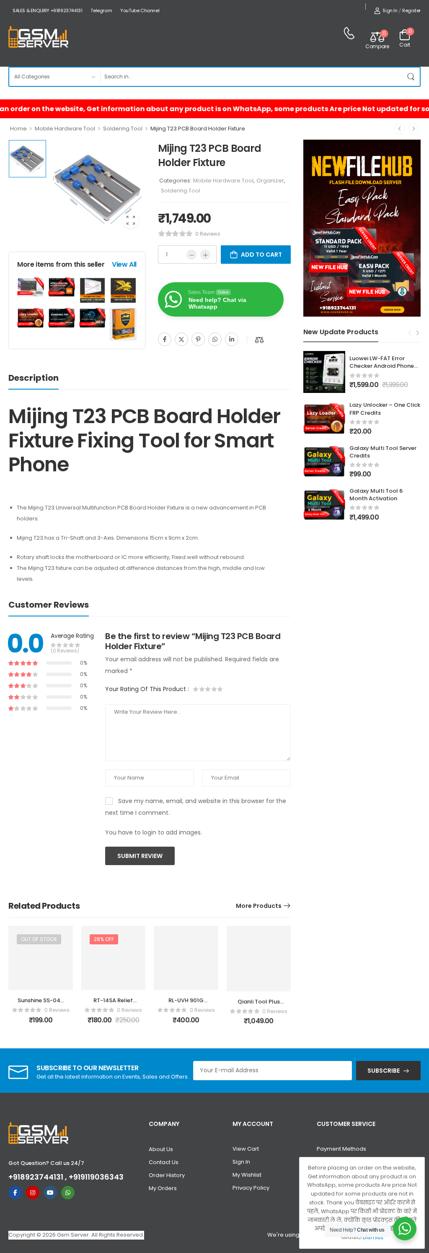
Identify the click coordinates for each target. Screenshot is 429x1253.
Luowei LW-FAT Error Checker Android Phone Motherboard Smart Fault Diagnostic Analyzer (385, 369)
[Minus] (191, 255)
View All (124, 264)
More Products (259, 906)
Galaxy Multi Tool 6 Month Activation (376, 494)
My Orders (163, 1188)
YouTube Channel (139, 10)
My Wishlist (247, 1175)
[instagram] (32, 1192)
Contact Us (163, 1162)
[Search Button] (411, 77)
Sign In (241, 1162)
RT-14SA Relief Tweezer (113, 1004)
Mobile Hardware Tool (65, 129)
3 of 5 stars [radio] (208, 688)
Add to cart (261, 254)
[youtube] (50, 1192)
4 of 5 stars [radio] (214, 688)
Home (18, 129)
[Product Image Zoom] (130, 220)
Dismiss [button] (373, 1237)
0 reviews (207, 234)
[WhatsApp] (215, 339)
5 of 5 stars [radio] (219, 688)
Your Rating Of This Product (147, 689)
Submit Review (140, 856)
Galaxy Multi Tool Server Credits (382, 452)
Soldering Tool (122, 129)
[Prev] (399, 128)
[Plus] (205, 255)
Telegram (101, 10)
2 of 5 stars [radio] (202, 688)
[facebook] (15, 1192)
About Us (161, 1149)
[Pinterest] (198, 339)
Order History (167, 1175)
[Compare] (259, 340)
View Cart (246, 1149)
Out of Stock (39, 939)
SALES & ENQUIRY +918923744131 (47, 10)
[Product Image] (97, 187)
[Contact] (349, 33)
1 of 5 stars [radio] (196, 688)
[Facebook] (164, 339)
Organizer (270, 181)
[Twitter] (181, 339)
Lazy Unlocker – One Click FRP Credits (384, 408)
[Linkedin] (231, 339)
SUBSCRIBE (383, 1070)
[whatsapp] (68, 1192)
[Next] (413, 128)
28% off (104, 939)
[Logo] (38, 37)
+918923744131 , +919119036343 (66, 1177)
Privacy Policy (251, 1188)
